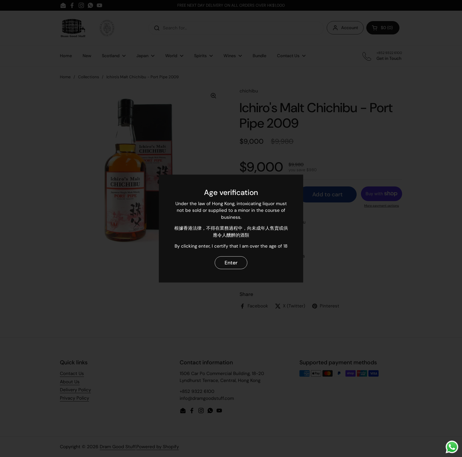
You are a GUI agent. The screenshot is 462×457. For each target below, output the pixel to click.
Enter (231, 262)
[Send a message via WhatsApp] (452, 447)
